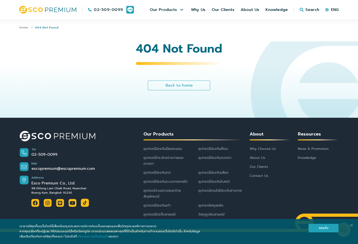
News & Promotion (313, 148)
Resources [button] (309, 134)
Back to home (179, 85)
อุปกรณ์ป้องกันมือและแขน (162, 148)
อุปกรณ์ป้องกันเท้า (157, 205)
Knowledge (307, 157)
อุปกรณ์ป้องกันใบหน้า (214, 181)
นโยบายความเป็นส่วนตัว (93, 236)
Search (312, 10)
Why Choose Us (263, 148)
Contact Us (259, 175)
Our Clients (259, 166)
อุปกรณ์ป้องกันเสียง (213, 172)
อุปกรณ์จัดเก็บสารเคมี (159, 214)
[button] (167, 10)
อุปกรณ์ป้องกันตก (157, 172)
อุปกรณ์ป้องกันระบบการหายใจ (165, 181)
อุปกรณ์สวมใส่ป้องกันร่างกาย (220, 190)
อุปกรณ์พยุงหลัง (210, 205)
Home (23, 27)
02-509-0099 (108, 10)
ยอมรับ (323, 228)
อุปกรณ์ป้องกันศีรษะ (213, 148)
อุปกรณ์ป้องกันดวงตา (214, 157)
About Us (257, 157)
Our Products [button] (158, 134)
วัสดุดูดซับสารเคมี (211, 214)
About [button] (257, 134)
